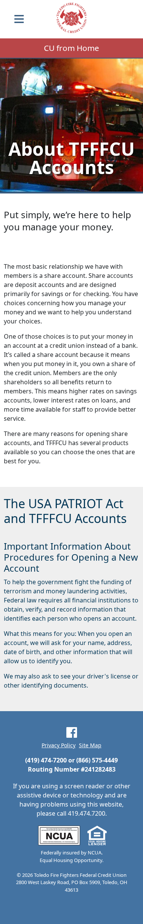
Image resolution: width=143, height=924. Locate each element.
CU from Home (71, 48)
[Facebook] (71, 732)
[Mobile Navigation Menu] (19, 19)
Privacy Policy (59, 745)
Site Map (90, 745)
